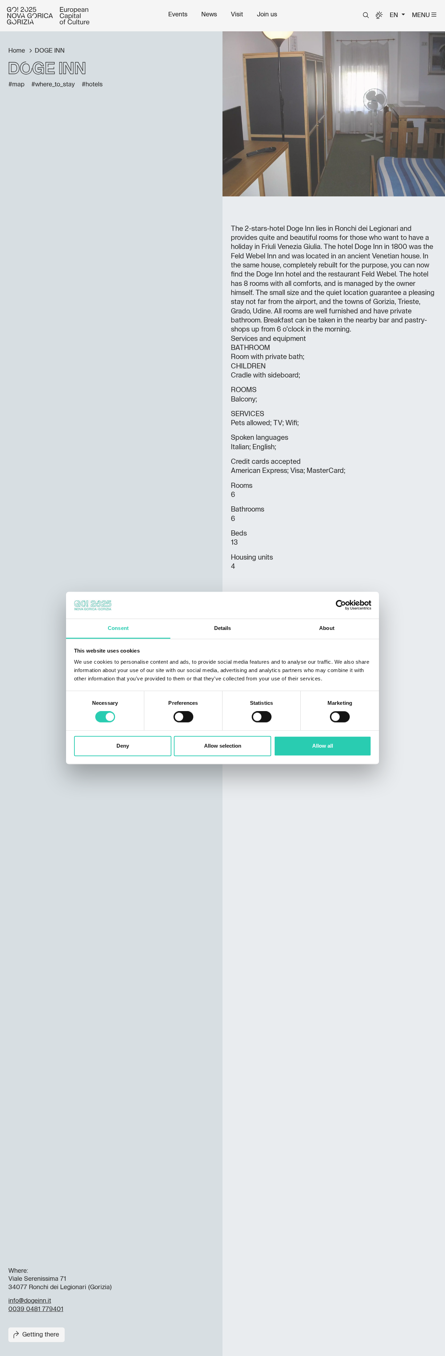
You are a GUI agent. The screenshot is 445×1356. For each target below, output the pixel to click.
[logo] (48, 15)
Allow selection (222, 746)
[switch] (183, 717)
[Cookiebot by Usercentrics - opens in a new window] (340, 605)
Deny (122, 746)
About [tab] (326, 628)
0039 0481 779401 (35, 1309)
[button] (366, 15)
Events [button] (177, 14)
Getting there (40, 1335)
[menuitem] (177, 14)
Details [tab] (222, 628)
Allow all (322, 746)
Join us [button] (267, 14)
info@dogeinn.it (29, 1301)
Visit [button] (237, 14)
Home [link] (17, 51)
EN (395, 15)
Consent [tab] (118, 628)
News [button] (209, 14)
